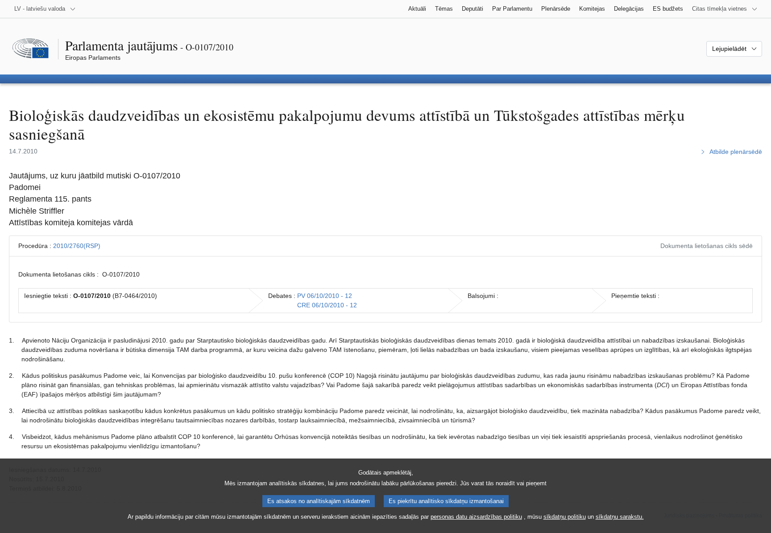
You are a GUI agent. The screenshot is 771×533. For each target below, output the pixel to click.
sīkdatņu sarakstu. (620, 516)
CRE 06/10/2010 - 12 (327, 305)
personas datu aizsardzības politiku (476, 516)
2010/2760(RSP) (76, 245)
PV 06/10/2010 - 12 (324, 295)
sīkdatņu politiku (564, 516)
